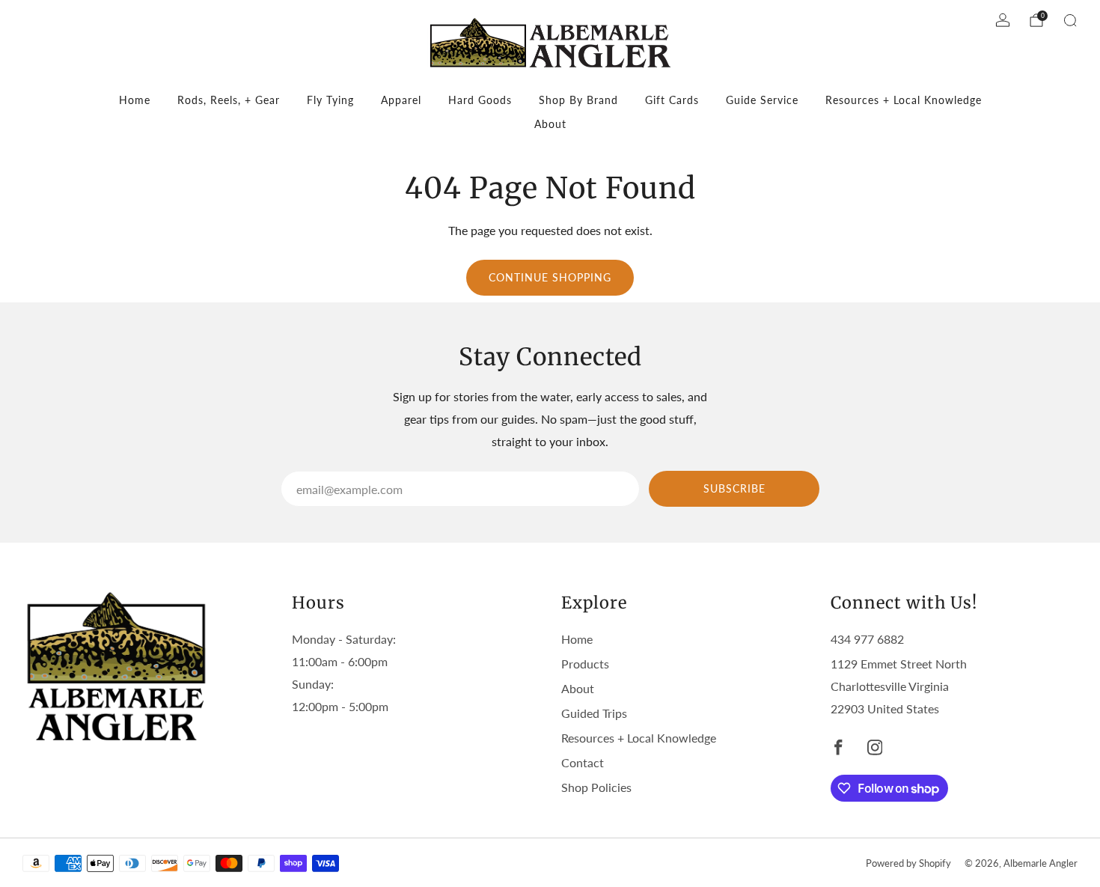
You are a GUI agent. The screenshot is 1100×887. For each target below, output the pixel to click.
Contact (582, 762)
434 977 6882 (867, 639)
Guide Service (762, 100)
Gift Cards (672, 100)
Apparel (401, 100)
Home (134, 100)
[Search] (1070, 20)
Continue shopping (550, 277)
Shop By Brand (578, 100)
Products (585, 663)
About (550, 124)
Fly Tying (330, 100)
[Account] (1002, 20)
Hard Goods (480, 100)
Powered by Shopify (908, 863)
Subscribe (734, 488)
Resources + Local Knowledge (903, 100)
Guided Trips (594, 713)
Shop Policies (596, 787)
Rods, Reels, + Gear (228, 100)
